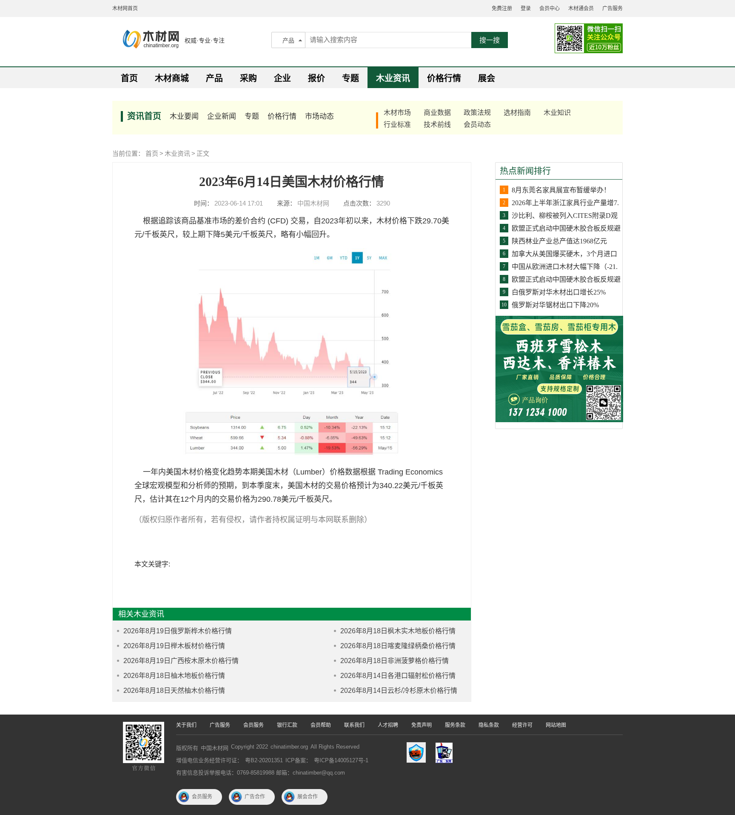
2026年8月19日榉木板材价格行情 (174, 645)
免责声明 (421, 725)
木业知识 (557, 112)
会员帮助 (321, 725)
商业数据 (437, 112)
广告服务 (612, 8)
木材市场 (397, 112)
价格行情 (444, 78)
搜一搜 (489, 40)
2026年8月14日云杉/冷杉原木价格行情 (398, 690)
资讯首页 (144, 116)
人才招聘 (388, 725)
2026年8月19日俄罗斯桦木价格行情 (177, 631)
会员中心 (549, 8)
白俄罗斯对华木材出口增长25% (559, 292)
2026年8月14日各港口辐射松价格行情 (398, 675)
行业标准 (397, 124)
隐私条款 (489, 725)
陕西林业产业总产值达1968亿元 (559, 241)
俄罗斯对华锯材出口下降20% (555, 305)
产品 (288, 40)
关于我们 (186, 725)
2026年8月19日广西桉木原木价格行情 (181, 660)
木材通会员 (581, 8)
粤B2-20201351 (264, 760)
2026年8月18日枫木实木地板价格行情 (398, 631)
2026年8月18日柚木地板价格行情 (174, 675)
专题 (350, 78)
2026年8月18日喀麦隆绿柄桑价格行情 (398, 645)
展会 (486, 78)
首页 (129, 78)
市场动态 (319, 116)
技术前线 (437, 124)
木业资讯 (393, 78)
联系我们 (354, 725)
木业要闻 (184, 116)
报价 (316, 78)
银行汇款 (287, 725)
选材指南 (517, 112)
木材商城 (172, 78)
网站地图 (556, 725)
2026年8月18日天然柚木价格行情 (174, 690)
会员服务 (253, 725)
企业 (282, 78)
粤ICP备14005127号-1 (341, 760)
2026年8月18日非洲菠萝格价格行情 (394, 660)
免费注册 (502, 8)
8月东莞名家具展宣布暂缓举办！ (561, 190)
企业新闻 (221, 116)
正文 (203, 153)
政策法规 (477, 112)
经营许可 (522, 725)
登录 (526, 8)
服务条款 (455, 725)
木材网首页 (125, 8)
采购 (248, 78)
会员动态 (477, 124)
